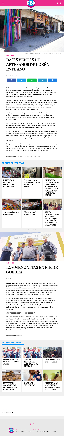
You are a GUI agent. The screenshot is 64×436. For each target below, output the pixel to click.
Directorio (18, 429)
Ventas (38, 156)
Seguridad (37, 429)
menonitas (19, 335)
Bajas (24, 156)
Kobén (28, 156)
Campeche (23, 429)
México (28, 429)
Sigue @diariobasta (7, 413)
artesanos (19, 156)
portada (33, 156)
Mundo (32, 429)
